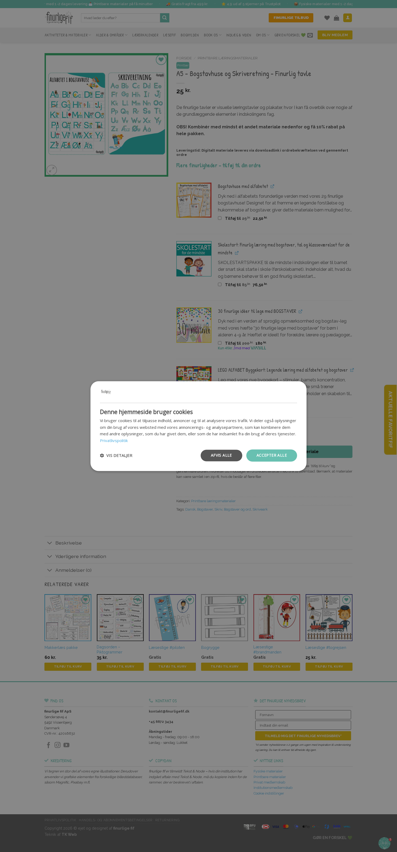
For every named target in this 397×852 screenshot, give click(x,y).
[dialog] (198, 426)
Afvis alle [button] (221, 455)
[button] (116, 455)
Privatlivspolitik (114, 440)
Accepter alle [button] (272, 455)
